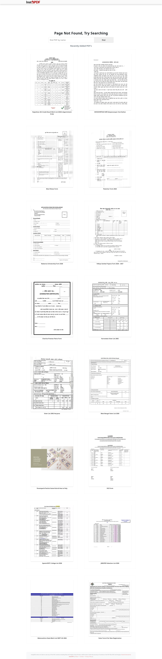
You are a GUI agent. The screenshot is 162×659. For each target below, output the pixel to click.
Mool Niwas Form (52, 189)
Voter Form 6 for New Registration (110, 638)
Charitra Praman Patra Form (52, 339)
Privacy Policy (88, 656)
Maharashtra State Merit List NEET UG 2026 (52, 638)
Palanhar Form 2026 (110, 189)
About (76, 656)
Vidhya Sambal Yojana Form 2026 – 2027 (110, 264)
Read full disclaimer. (126, 654)
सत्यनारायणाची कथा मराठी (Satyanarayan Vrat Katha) (110, 112)
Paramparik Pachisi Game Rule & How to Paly (52, 488)
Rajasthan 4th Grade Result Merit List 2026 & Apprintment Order (52, 113)
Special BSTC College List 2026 (52, 563)
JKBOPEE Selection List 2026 (110, 563)
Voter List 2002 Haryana (52, 413)
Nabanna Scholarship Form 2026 (52, 264)
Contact (82, 656)
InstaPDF (71, 656)
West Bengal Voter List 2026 (110, 413)
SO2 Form (110, 488)
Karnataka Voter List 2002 (110, 339)
